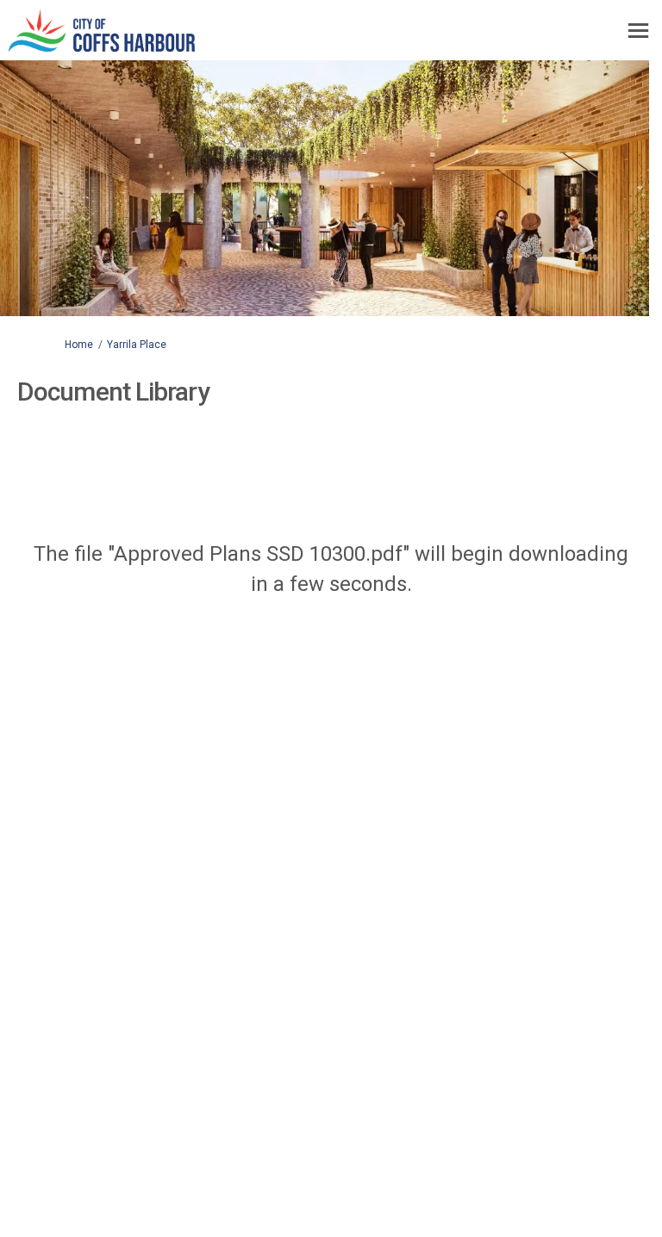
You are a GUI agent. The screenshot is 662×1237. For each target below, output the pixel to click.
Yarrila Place (136, 345)
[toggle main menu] (638, 31)
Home (79, 345)
